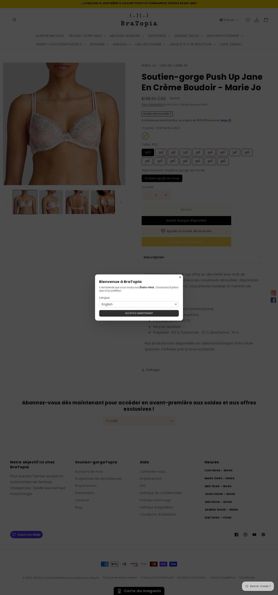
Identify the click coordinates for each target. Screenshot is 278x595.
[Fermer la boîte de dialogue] (180, 277)
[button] (139, 304)
